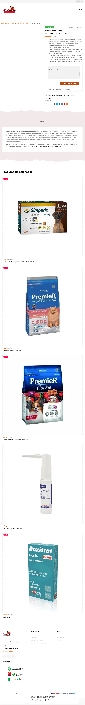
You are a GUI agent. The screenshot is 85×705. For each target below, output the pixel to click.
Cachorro (7, 23)
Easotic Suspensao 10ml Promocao (12, 528)
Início (2, 23)
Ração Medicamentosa (22, 23)
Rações (13, 23)
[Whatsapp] (82, 1)
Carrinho (59, 640)
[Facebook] (77, 1)
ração (49, 98)
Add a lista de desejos (55, 89)
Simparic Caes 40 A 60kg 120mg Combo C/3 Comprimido (18, 261)
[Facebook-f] (4, 656)
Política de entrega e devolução (40, 643)
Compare (67, 89)
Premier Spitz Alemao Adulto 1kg (11, 350)
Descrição (42, 121)
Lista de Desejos (61, 649)
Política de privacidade (37, 640)
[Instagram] (79, 1)
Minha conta (60, 637)
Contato (33, 637)
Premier (51, 33)
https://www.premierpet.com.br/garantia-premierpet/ (50, 146)
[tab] (42, 122)
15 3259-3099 (7, 651)
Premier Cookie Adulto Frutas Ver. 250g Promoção (16, 439)
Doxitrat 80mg (6, 617)
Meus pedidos (61, 646)
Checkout (60, 643)
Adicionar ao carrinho (70, 83)
